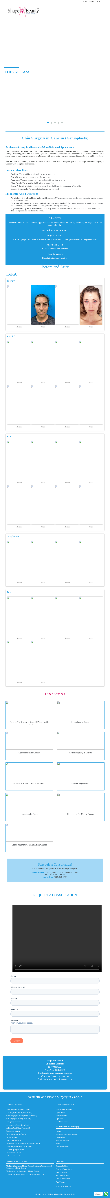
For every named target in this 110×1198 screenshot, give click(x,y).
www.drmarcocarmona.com (57, 1076)
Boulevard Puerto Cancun (64, 1169)
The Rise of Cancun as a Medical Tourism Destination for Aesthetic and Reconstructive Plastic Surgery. (29, 1167)
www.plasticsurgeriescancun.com (57, 1079)
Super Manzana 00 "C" (63, 1172)
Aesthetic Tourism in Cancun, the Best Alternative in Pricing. (25, 1174)
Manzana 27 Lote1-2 (62, 1175)
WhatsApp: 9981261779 (55, 1070)
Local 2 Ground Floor (63, 1178)
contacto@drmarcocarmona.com (58, 1073)
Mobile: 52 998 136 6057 (64, 1187)
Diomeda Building (62, 1166)
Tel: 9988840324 (55, 1067)
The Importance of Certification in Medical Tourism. (22, 1171)
